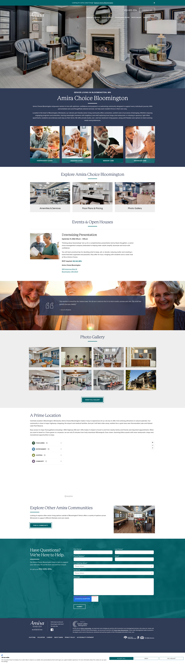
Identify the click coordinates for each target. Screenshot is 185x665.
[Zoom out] (152, 445)
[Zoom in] (152, 442)
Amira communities (86, 628)
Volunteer (41, 637)
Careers (49, 637)
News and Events (149, 17)
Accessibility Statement (85, 637)
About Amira (58, 637)
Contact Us (147, 10)
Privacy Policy (70, 637)
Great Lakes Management (121, 630)
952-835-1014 (130, 10)
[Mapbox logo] (68, 496)
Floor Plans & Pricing (122, 17)
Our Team (32, 637)
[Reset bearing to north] (152, 448)
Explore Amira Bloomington (103, 3)
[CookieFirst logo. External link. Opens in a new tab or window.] (2, 655)
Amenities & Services (93, 17)
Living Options (107, 17)
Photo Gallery (136, 17)
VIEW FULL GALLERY (92, 400)
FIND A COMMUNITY (40, 525)
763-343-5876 (77, 261)
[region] (109, 469)
